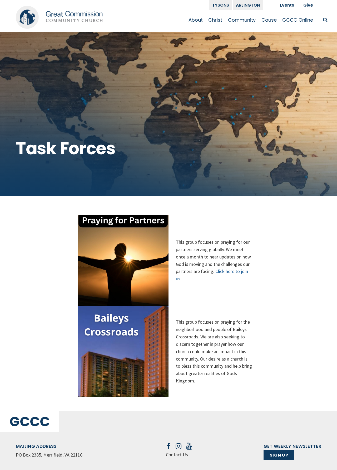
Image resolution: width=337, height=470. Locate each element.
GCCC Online (297, 20)
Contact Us (177, 455)
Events (287, 5)
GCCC (29, 421)
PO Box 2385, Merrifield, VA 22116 (49, 455)
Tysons (220, 5)
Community (242, 20)
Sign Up (279, 455)
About (196, 20)
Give (308, 5)
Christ (215, 20)
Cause (269, 20)
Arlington (248, 5)
